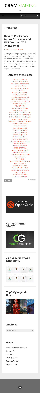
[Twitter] (20, 10)
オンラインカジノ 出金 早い (20, 101)
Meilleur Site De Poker (20, 174)
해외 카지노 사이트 (20, 143)
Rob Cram (9, 49)
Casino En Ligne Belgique (20, 81)
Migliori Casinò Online (20, 165)
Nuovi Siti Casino (20, 157)
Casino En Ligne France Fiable (20, 154)
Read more (8, 180)
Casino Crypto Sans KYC (20, 92)
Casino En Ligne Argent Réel (20, 150)
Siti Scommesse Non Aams (20, 84)
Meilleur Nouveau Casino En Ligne (20, 112)
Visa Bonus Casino (20, 126)
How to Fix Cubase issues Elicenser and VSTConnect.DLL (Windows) (17, 40)
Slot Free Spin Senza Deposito (20, 141)
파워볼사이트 (20, 106)
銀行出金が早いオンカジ (20, 99)
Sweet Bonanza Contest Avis (20, 97)
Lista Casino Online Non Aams (20, 161)
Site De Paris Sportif (20, 95)
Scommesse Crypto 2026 (20, 119)
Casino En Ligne (20, 172)
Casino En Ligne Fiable (20, 130)
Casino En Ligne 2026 (20, 110)
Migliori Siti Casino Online (20, 139)
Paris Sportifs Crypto (20, 146)
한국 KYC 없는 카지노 (20, 104)
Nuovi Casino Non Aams (20, 123)
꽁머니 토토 (20, 159)
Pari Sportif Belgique (20, 79)
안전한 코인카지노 (20, 148)
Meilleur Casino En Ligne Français (20, 115)
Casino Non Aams (20, 86)
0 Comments (32, 180)
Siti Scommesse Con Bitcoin (20, 88)
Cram (20, 5)
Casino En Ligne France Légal (20, 170)
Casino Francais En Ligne (20, 108)
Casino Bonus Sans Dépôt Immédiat (20, 121)
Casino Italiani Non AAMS (20, 168)
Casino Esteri (20, 90)
